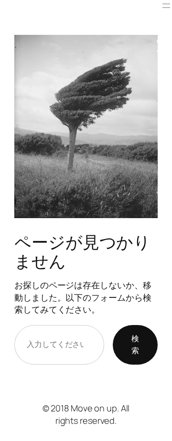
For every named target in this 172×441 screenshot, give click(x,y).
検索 (135, 344)
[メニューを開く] (166, 5)
